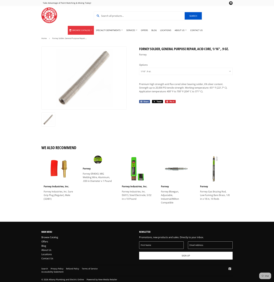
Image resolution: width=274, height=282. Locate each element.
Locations (165, 30)
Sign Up (186, 255)
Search (195, 15)
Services (131, 30)
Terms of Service (90, 268)
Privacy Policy (57, 268)
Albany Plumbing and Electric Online (66, 279)
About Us (180, 30)
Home (44, 38)
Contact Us (196, 30)
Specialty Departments (108, 30)
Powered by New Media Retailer (102, 279)
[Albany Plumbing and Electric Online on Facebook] (230, 269)
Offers (144, 30)
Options (143, 64)
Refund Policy (72, 268)
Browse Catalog (81, 30)
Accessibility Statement (52, 271)
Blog (154, 30)
